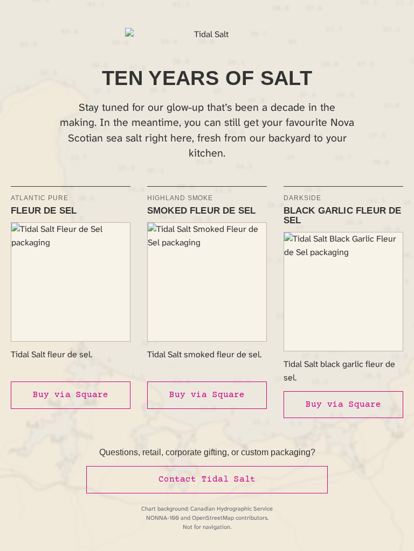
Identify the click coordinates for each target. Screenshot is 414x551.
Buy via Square (70, 395)
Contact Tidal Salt (207, 479)
